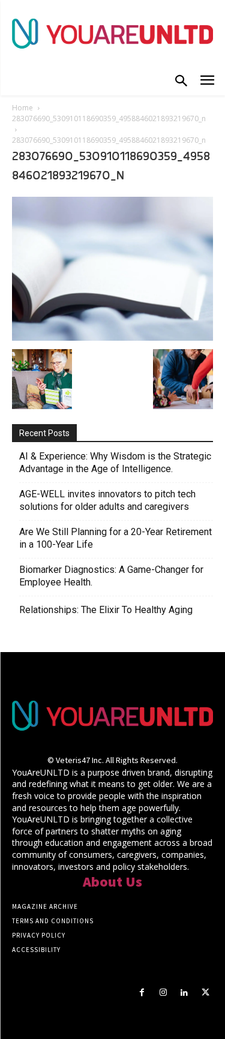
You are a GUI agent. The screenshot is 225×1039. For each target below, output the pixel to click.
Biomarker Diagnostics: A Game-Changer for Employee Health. (111, 576)
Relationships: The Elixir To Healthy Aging (106, 609)
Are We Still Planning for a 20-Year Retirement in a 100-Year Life (115, 538)
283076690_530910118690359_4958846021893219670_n (109, 118)
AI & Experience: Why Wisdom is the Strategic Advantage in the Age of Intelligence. (115, 463)
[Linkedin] (184, 992)
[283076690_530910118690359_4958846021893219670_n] (112, 337)
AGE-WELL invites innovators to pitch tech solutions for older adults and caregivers (107, 500)
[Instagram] (162, 992)
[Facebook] (141, 992)
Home (22, 108)
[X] (205, 992)
